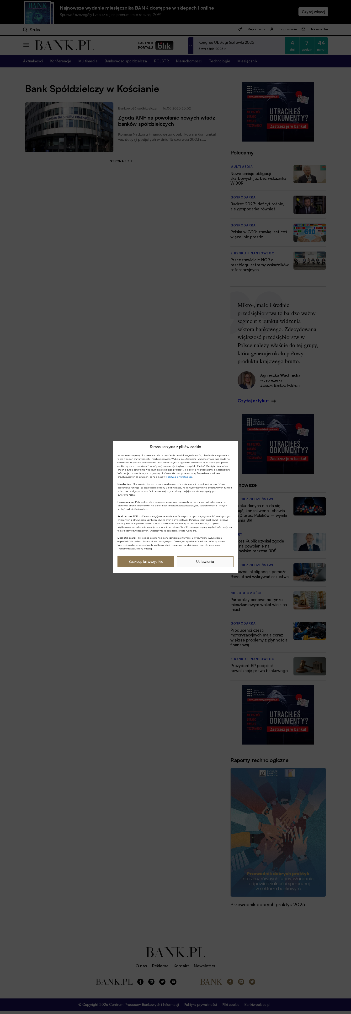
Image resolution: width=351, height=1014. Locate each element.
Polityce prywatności (179, 476)
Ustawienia (205, 561)
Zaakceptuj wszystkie (145, 561)
